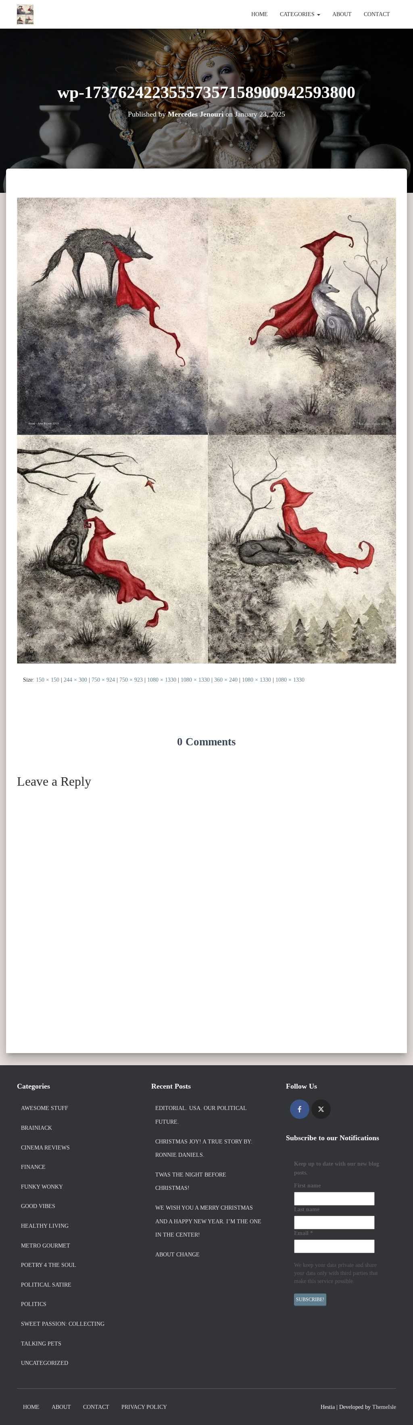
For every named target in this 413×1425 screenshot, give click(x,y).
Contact (377, 14)
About (342, 14)
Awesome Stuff (44, 1108)
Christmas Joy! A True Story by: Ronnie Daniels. (203, 1148)
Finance (33, 1167)
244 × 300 (75, 680)
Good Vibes (38, 1206)
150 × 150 (47, 680)
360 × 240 (226, 680)
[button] (318, 14)
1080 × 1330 (161, 680)
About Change (177, 1255)
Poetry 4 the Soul (48, 1265)
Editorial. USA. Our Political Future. (200, 1115)
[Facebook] (299, 1109)
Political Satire (46, 1285)
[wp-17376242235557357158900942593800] (206, 430)
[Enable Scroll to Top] (397, 1409)
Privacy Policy (144, 1407)
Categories (298, 14)
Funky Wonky (42, 1187)
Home (259, 14)
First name (307, 1186)
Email (303, 1233)
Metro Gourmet (45, 1246)
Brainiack (36, 1128)
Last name (306, 1209)
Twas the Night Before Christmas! (190, 1181)
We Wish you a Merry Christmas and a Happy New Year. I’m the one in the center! (208, 1221)
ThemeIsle (384, 1407)
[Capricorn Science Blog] (25, 14)
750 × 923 (131, 680)
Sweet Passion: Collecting (62, 1324)
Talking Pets (41, 1344)
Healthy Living (45, 1226)
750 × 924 (103, 680)
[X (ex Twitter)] (321, 1109)
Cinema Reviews (45, 1148)
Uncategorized (44, 1363)
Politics (33, 1304)
